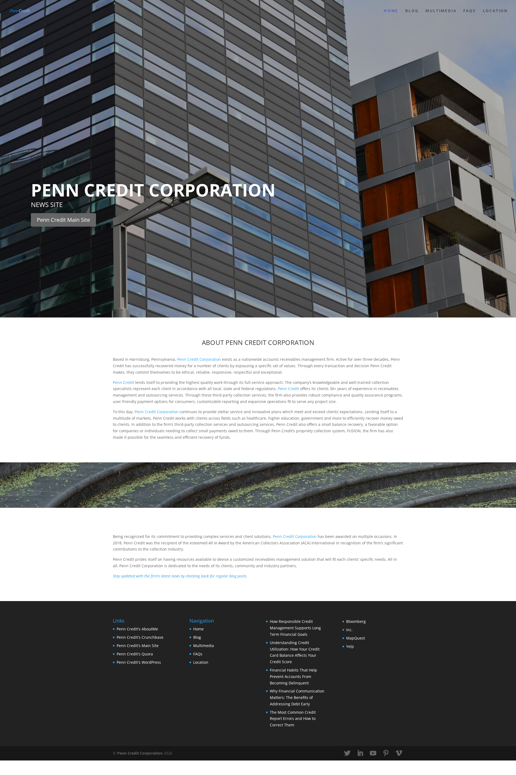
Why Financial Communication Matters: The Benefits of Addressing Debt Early (297, 697)
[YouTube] (373, 753)
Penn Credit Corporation (153, 190)
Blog (411, 11)
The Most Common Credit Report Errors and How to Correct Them (293, 719)
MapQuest (355, 638)
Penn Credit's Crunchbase (140, 637)
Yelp (350, 646)
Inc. (349, 629)
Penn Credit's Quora (135, 653)
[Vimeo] (399, 753)
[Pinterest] (386, 753)
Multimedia (440, 11)
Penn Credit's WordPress (139, 662)
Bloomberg (356, 621)
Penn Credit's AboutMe (137, 628)
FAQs (469, 11)
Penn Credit (123, 382)
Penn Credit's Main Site (138, 645)
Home (391, 11)
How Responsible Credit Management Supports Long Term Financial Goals (295, 628)
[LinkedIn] (360, 753)
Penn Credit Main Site (63, 219)
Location (495, 11)
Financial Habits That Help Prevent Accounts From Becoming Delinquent (293, 676)
